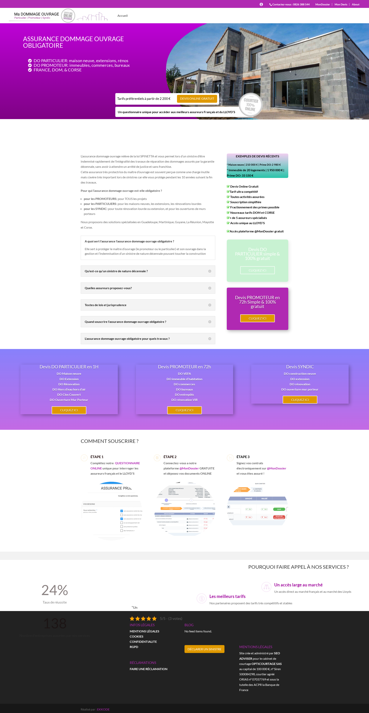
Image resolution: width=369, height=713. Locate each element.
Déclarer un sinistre (204, 649)
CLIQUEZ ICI (257, 270)
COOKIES (136, 636)
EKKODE (103, 709)
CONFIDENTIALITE (143, 641)
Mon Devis (341, 4)
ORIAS (243, 679)
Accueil (122, 15)
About (355, 4)
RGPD (134, 647)
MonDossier (322, 4)
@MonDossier (189, 468)
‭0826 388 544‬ (301, 4)
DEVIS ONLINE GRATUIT (197, 98)
